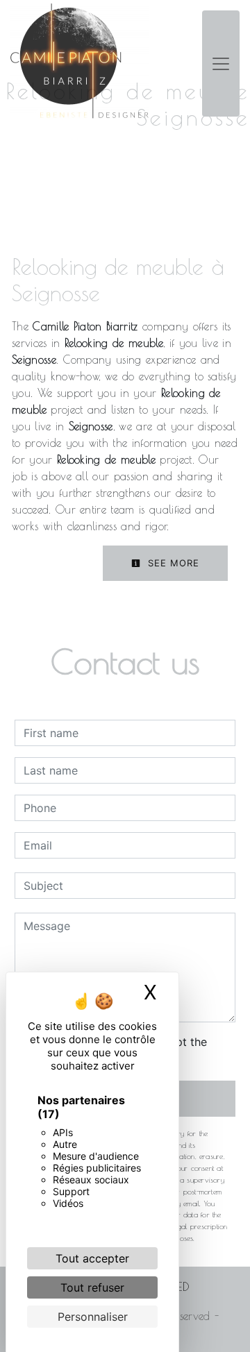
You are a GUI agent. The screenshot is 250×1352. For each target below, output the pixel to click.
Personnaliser (93, 1317)
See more (171, 562)
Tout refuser (92, 1287)
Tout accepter (92, 1258)
